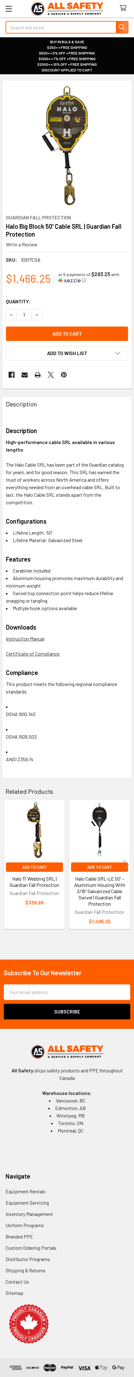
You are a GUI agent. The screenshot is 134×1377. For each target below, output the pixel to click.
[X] (50, 374)
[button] (93, 277)
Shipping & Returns (25, 1270)
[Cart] (124, 8)
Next (126, 865)
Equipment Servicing (27, 1203)
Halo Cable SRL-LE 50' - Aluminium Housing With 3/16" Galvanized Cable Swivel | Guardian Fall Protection (99, 891)
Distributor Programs (28, 1259)
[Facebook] (11, 374)
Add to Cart (34, 867)
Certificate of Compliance (33, 654)
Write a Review (21, 244)
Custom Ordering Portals (31, 1248)
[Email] (24, 374)
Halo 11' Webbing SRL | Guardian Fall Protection (34, 882)
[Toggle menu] (8, 8)
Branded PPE (19, 1236)
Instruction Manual (25, 638)
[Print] (37, 374)
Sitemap (14, 1293)
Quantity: (18, 301)
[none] (67, 145)
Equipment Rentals (25, 1191)
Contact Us (17, 1282)
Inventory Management (29, 1214)
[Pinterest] (63, 374)
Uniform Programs (25, 1225)
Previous (8, 865)
